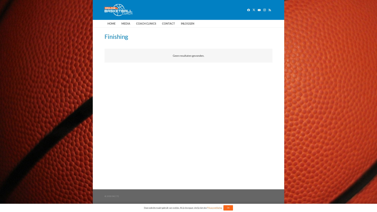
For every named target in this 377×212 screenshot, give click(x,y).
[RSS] (269, 10)
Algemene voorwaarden (203, 199)
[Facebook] (248, 10)
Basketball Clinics (200, 196)
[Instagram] (264, 10)
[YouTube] (259, 10)
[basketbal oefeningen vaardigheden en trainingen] (118, 10)
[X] (254, 10)
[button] (133, 23)
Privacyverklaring (200, 203)
